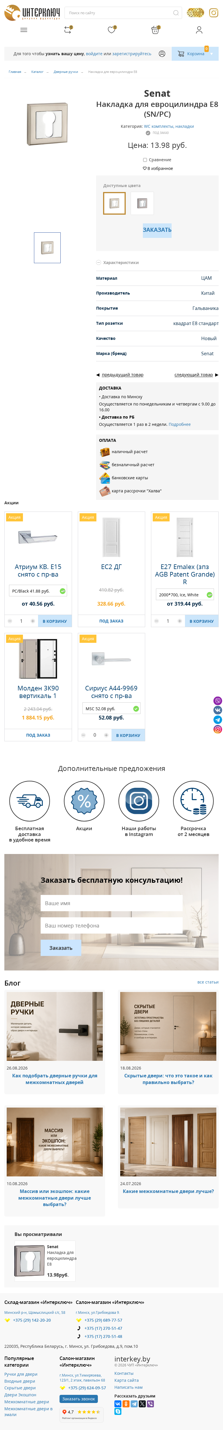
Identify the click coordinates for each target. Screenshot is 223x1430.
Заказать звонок (78, 1399)
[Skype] (117, 1411)
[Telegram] (134, 1403)
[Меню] (24, 30)
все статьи (208, 982)
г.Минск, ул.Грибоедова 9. (98, 1312)
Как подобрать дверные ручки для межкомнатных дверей (54, 1078)
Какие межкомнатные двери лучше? (168, 1191)
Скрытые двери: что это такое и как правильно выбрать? (168, 1078)
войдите (94, 53)
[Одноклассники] (126, 1403)
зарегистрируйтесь (131, 53)
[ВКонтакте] (117, 1403)
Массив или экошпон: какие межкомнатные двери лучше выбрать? (54, 1198)
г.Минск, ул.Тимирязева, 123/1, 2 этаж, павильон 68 (82, 1378)
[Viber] (150, 1403)
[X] (142, 1403)
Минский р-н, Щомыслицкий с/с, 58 (34, 1312)
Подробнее (180, 424)
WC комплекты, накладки (169, 126)
